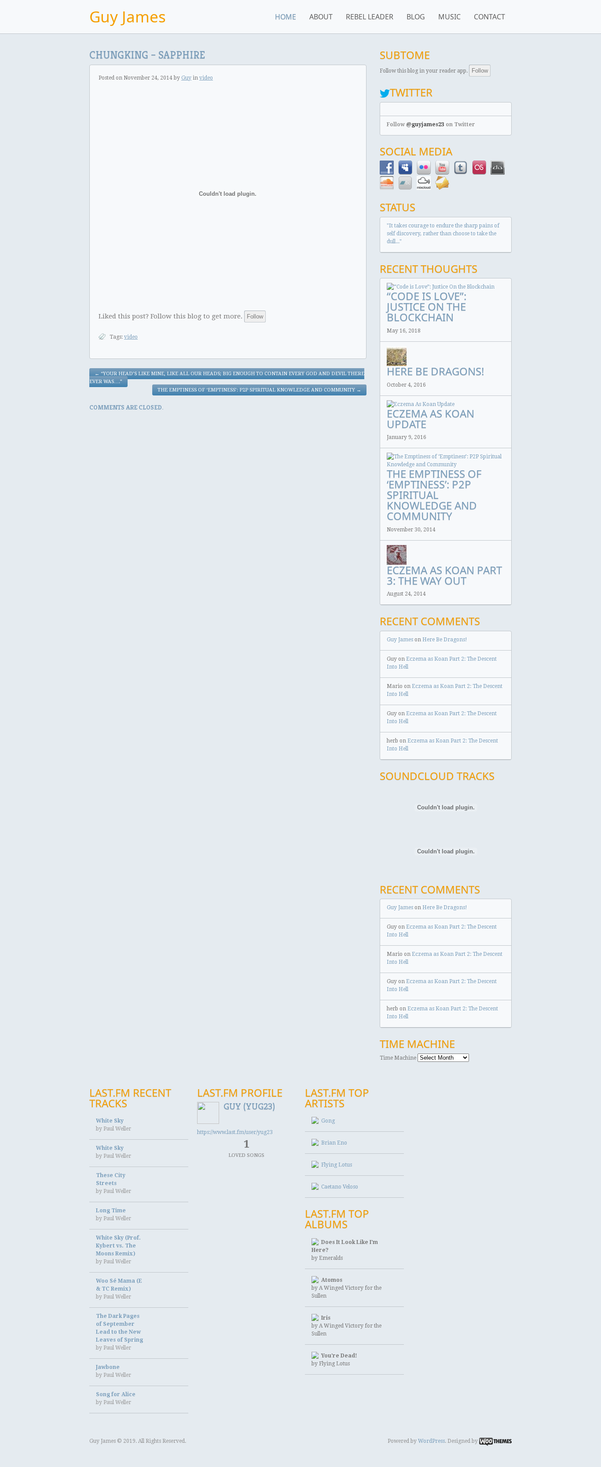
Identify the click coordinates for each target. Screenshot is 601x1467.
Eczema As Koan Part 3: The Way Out (444, 575)
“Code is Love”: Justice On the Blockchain (426, 306)
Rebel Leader (369, 17)
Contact (489, 17)
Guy (186, 78)
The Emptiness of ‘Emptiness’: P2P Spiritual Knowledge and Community (259, 390)
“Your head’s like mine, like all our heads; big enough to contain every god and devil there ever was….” (226, 377)
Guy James (127, 16)
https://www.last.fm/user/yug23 (235, 1132)
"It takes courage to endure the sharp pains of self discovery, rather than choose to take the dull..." (443, 234)
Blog (416, 17)
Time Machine (398, 1058)
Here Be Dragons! (435, 371)
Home (285, 17)
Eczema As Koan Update (430, 418)
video (206, 78)
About (321, 17)
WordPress (431, 1441)
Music (449, 17)
